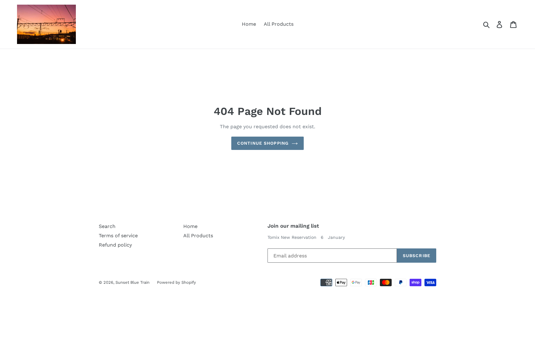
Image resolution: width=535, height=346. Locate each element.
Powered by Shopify (176, 282)
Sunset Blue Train (133, 282)
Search (107, 226)
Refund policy (115, 245)
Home (249, 24)
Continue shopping (263, 143)
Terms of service (118, 236)
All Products (279, 24)
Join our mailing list (293, 226)
